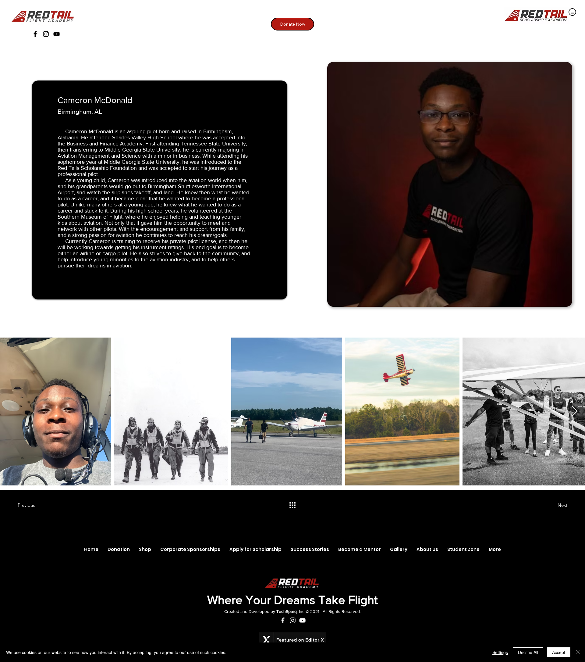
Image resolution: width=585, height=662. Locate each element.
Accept (558, 652)
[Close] (577, 652)
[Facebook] (35, 34)
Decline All (528, 652)
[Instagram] (46, 34)
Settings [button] (500, 652)
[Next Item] (574, 411)
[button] (463, 549)
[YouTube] (56, 34)
